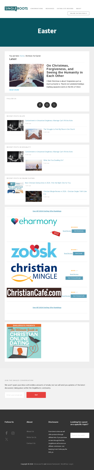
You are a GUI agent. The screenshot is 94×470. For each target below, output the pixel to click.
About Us (30, 431)
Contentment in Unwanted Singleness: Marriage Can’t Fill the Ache (49, 120)
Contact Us (31, 443)
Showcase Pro (39, 464)
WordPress (64, 464)
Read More (14, 90)
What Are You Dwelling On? (53, 160)
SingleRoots (16, 8)
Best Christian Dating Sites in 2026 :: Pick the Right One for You (48, 183)
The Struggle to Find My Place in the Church (59, 129)
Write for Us (31, 437)
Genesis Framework (53, 464)
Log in (71, 464)
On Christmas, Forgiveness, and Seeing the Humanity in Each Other (65, 71)
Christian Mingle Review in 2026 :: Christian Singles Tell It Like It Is (65, 193)
